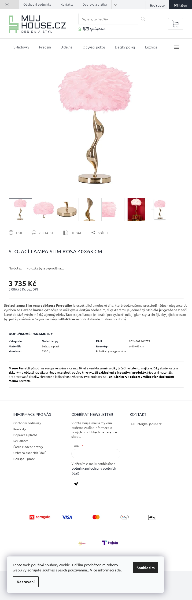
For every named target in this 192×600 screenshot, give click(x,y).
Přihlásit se (78, 485)
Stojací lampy (50, 341)
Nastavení (26, 581)
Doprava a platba (95, 4)
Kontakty (67, 4)
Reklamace (20, 441)
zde (118, 569)
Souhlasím (146, 567)
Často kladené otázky (28, 447)
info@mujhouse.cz (149, 424)
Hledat (145, 19)
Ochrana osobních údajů (29, 453)
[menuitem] (21, 48)
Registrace (157, 5)
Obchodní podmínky (37, 4)
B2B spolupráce (94, 29)
